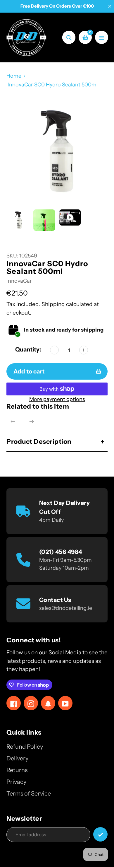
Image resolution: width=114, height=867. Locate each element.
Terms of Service (28, 793)
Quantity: (28, 349)
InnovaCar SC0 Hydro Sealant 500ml (53, 84)
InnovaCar (19, 281)
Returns (16, 770)
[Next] (31, 421)
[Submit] (100, 834)
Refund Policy (24, 746)
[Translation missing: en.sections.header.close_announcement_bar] (110, 6)
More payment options (57, 399)
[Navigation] (101, 37)
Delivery (17, 758)
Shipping (53, 304)
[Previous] (12, 421)
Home (13, 76)
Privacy (16, 781)
